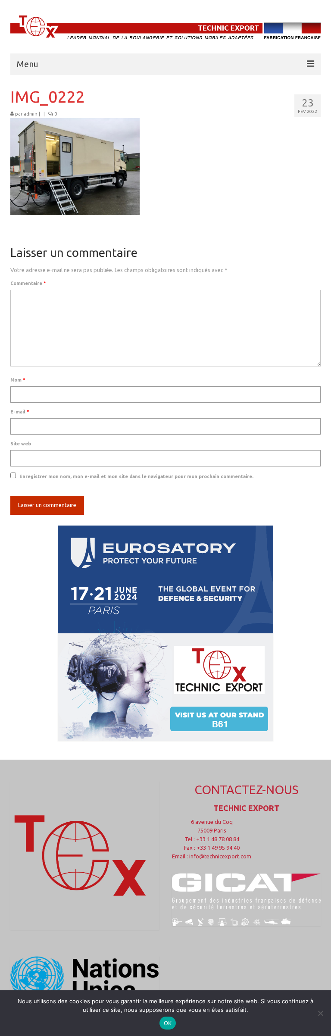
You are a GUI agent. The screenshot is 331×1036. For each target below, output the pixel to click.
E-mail (19, 411)
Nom (17, 379)
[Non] (320, 1013)
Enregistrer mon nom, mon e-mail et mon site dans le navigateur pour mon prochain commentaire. (136, 476)
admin (30, 113)
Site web (20, 443)
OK (168, 1023)
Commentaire (28, 283)
